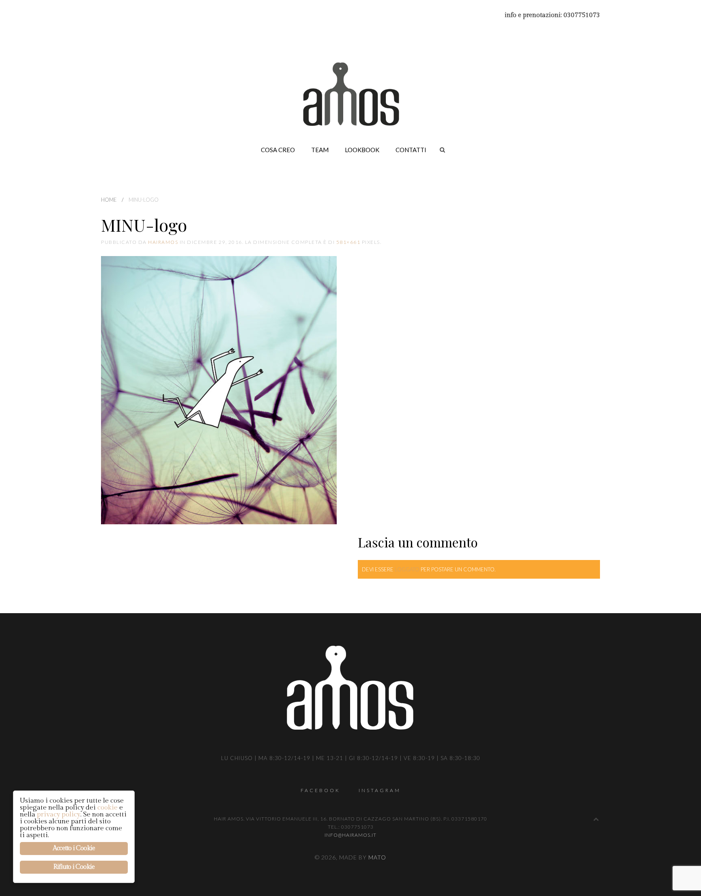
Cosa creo (278, 149)
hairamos (163, 242)
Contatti (411, 149)
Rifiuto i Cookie (74, 867)
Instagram (380, 790)
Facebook (320, 790)
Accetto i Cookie (74, 848)
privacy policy (58, 814)
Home (109, 199)
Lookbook (362, 149)
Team (320, 149)
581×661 (348, 242)
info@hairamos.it (350, 835)
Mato (377, 857)
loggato (407, 569)
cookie (107, 807)
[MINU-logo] (219, 390)
